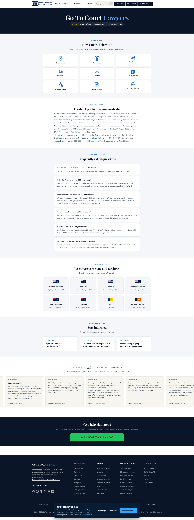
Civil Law (77, 479)
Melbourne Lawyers (127, 472)
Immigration (78, 483)
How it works (43, 504)
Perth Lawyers (125, 479)
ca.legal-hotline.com (63, 141)
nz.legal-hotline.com (99, 138)
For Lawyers (131, 4)
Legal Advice (75, 4)
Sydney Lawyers (126, 468)
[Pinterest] (41, 492)
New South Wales (103, 468)
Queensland (101, 475)
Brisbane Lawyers (126, 475)
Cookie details (87, 515)
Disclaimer (140, 512)
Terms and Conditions (154, 512)
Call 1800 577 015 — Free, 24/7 (98, 437)
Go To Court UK (149, 472)
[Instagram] (37, 492)
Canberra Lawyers (127, 486)
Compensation (79, 486)
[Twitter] (45, 492)
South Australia (102, 490)
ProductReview (115, 367)
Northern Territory (103, 483)
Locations (88, 4)
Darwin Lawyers (126, 483)
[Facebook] (33, 492)
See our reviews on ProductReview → (46, 480)
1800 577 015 (146, 4)
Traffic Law (78, 472)
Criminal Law (78, 468)
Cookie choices (149, 504)
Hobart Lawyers (126, 493)
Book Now (119, 4)
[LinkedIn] (52, 492)
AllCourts (147, 475)
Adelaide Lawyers (126, 490)
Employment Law (80, 490)
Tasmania (100, 493)
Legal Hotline (83, 135)
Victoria (100, 472)
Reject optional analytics (108, 511)
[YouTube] (49, 492)
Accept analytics (128, 511)
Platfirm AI (147, 479)
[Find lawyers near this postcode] (111, 3)
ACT (98, 486)
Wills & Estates (79, 493)
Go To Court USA (150, 468)
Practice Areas (60, 4)
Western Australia (103, 479)
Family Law (78, 475)
